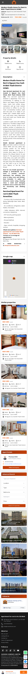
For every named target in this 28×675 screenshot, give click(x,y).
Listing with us (5, 636)
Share (5, 20)
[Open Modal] (23, 672)
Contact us (4, 638)
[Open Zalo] (25, 657)
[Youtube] (18, 650)
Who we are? (4, 634)
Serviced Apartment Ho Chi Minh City (15, 14)
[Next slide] (24, 34)
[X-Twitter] (14, 650)
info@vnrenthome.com (10, 626)
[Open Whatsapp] (25, 653)
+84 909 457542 (9, 461)
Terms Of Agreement (7, 640)
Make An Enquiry (14, 467)
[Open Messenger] (25, 662)
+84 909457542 (8, 623)
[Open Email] (25, 666)
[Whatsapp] (6, 650)
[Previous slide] (4, 34)
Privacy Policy (4, 642)
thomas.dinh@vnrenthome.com (13, 464)
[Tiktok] (10, 650)
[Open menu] (2, 2)
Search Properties (14, 506)
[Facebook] (2, 650)
